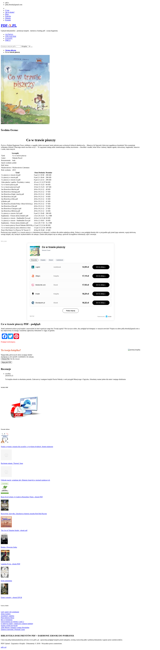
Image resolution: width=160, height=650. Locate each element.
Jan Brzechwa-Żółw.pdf (9, 199)
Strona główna (10, 50)
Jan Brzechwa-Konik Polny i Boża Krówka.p (17, 204)
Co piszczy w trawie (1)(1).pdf (11, 213)
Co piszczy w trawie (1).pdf (10, 180)
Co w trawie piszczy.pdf (9, 184)
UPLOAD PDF (10, 36)
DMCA (8, 40)
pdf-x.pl (3, 647)
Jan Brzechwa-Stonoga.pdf (10, 192)
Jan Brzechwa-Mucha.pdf (10, 189)
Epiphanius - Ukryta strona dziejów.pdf (14, 216)
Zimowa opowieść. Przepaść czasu (13, 629)
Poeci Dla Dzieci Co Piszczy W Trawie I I (15, 230)
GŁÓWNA (9, 34)
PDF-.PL (9, 25)
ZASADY (9, 38)
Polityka (8, 16)
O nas (7, 10)
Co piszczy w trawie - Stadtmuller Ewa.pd (15, 218)
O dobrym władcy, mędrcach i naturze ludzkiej (17, 624)
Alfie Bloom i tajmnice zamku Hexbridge (15, 627)
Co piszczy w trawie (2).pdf (10, 175)
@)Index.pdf (5, 201)
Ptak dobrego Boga (7, 618)
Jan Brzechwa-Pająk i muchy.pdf (12, 194)
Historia (8, 18)
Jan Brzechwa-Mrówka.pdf (10, 211)
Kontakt (8, 20)
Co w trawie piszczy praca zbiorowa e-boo (16, 228)
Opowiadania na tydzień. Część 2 (12, 622)
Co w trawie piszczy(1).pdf (10, 187)
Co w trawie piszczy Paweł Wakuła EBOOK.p (17, 225)
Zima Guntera (5, 614)
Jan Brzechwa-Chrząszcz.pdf (11, 208)
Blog (7, 14)
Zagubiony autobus (7, 616)
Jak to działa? (9, 12)
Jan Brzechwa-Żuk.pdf (9, 206)
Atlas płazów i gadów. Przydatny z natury (15, 182)
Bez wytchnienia (6, 620)
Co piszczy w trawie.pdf (9, 177)
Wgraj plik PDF (6, 362)
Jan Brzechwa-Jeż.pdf (8, 196)
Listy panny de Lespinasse (10, 612)
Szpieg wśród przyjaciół (9, 625)
